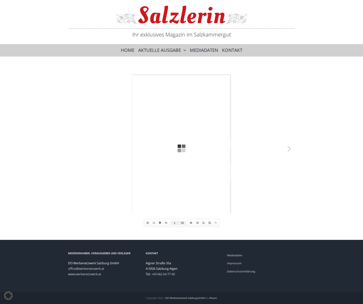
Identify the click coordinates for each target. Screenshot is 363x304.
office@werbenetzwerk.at (86, 269)
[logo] (181, 7)
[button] (8, 295)
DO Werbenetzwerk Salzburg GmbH (185, 298)
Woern (213, 298)
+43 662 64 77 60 (163, 274)
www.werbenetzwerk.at (84, 274)
